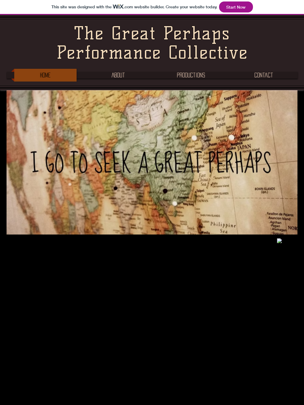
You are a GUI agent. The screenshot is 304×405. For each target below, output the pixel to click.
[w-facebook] (279, 240)
